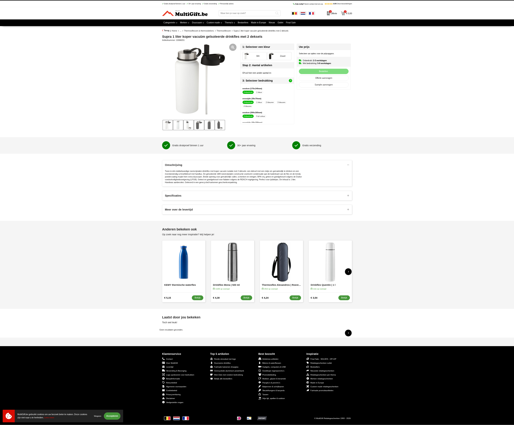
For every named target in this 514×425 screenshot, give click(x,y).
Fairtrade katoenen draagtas (226, 367)
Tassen (265, 394)
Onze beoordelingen (342, 4)
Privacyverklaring (173, 394)
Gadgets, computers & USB (274, 367)
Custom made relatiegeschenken (324, 386)
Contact (169, 359)
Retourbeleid (171, 383)
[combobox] (246, 13)
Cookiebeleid (171, 390)
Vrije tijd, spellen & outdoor (273, 398)
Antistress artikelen (270, 359)
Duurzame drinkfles (222, 363)
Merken (183, 22)
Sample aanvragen (324, 85)
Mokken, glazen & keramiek (274, 379)
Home (174, 31)
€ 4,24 (265, 297)
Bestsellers (315, 367)
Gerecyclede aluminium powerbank (229, 371)
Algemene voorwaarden (176, 386)
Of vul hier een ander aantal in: (256, 73)
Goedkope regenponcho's (273, 371)
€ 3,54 (314, 297)
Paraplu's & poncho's (271, 383)
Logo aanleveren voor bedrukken (180, 375)
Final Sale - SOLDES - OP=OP (323, 359)
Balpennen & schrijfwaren (273, 386)
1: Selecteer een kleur (256, 46)
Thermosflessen (224, 31)
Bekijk (198, 298)
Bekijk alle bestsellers (223, 379)
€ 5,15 (167, 297)
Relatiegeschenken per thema (323, 375)
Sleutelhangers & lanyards (273, 390)
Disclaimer (170, 398)
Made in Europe (317, 383)
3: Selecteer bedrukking (257, 80)
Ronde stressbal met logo (225, 359)
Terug (166, 30)
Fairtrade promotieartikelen (321, 390)
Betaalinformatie (173, 379)
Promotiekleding (269, 375)
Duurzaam (197, 22)
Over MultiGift (172, 363)
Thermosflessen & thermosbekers (199, 31)
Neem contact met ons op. (309, 4)
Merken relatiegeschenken (321, 379)
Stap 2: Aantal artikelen (257, 65)
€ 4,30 (216, 297)
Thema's (229, 22)
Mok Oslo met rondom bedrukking (228, 375)
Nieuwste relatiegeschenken (322, 371)
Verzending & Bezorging (176, 371)
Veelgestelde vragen (174, 402)
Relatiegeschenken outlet (321, 363)
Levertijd (169, 367)
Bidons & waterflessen (271, 363)
